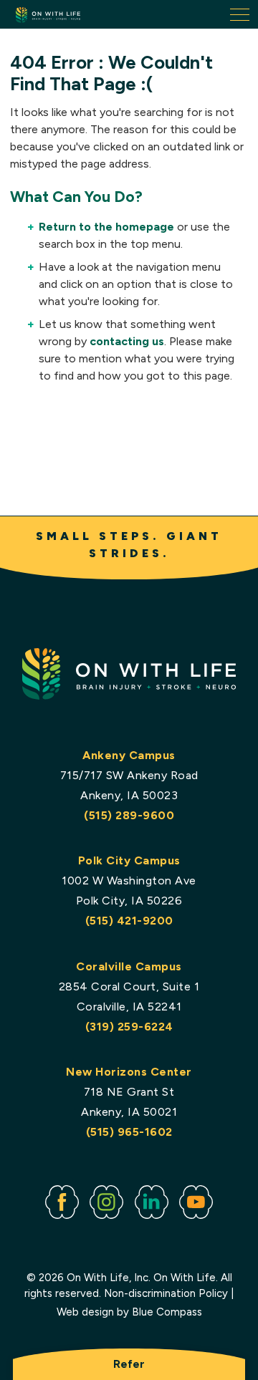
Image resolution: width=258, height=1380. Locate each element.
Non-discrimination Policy (166, 1293)
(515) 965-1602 (129, 1132)
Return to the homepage (106, 226)
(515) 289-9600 (129, 815)
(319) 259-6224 (129, 1026)
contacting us (127, 341)
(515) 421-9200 (129, 920)
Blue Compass (167, 1312)
